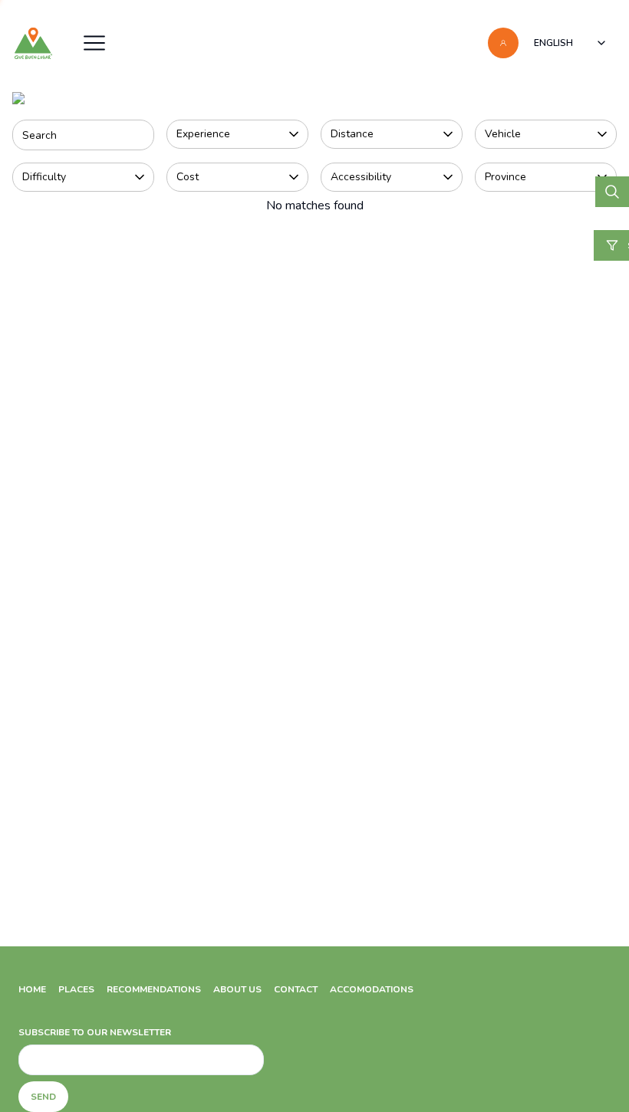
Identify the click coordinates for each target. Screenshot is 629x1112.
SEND (43, 1097)
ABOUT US (237, 989)
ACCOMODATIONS (371, 989)
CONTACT (296, 989)
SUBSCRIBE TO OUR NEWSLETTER (94, 1032)
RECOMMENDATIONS (154, 989)
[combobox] (571, 43)
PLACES (76, 989)
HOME (32, 989)
